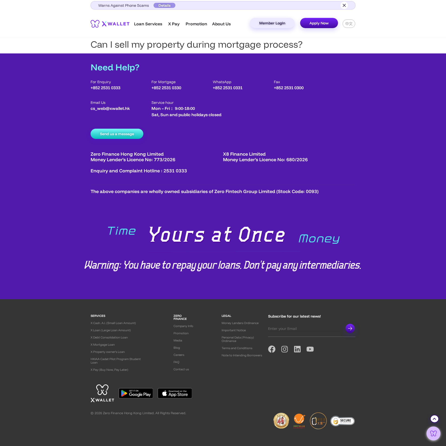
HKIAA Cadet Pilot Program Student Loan (116, 360)
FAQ (176, 362)
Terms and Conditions (237, 348)
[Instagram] (287, 349)
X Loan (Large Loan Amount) (111, 330)
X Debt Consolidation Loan (109, 337)
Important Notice (234, 330)
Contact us (181, 369)
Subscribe (350, 328)
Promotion (181, 333)
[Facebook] (274, 349)
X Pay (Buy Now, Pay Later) (109, 369)
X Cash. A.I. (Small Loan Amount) (113, 323)
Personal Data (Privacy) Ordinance (238, 339)
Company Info (183, 326)
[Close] (344, 5)
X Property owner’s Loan (108, 352)
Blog (177, 347)
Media (178, 340)
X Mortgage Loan (103, 344)
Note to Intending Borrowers (242, 355)
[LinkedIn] (300, 349)
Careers (179, 355)
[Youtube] (312, 349)
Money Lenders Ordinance (240, 323)
